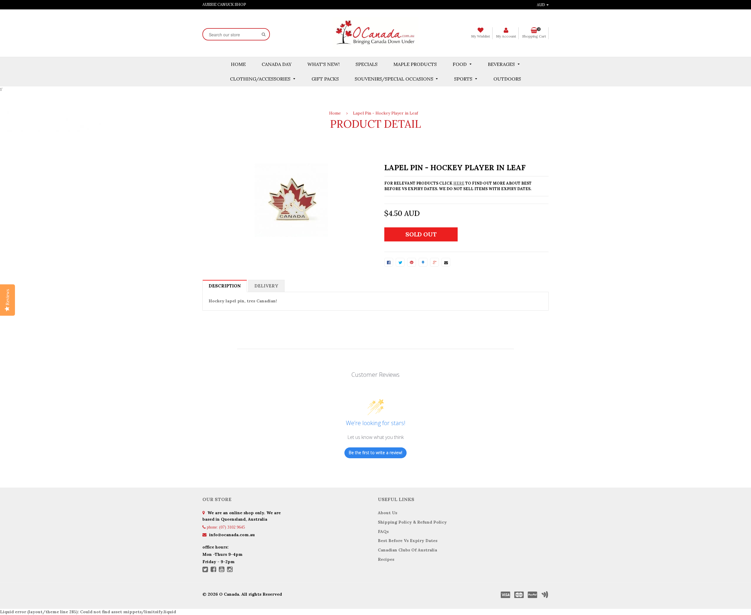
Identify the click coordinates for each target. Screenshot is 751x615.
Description (225, 286)
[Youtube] (221, 570)
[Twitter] (205, 570)
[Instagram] (230, 570)
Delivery (266, 286)
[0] (388, 262)
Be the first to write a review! (375, 452)
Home (335, 113)
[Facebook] (213, 570)
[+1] (434, 262)
